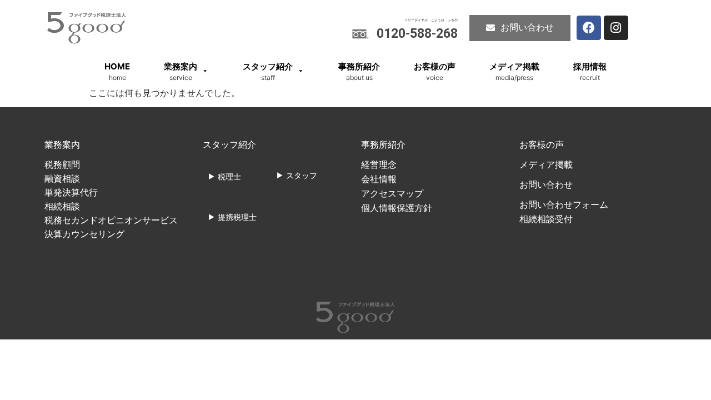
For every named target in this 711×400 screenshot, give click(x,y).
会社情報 (379, 179)
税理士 (229, 176)
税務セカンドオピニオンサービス (111, 220)
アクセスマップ (392, 193)
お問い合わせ (546, 184)
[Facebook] (589, 28)
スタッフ (301, 175)
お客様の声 (541, 144)
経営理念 (379, 164)
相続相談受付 (546, 219)
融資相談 (62, 178)
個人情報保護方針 (396, 208)
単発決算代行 (71, 192)
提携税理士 (237, 217)
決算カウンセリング (84, 234)
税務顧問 (62, 164)
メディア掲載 (546, 164)
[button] (520, 28)
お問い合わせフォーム (563, 204)
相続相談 (62, 206)
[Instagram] (616, 28)
